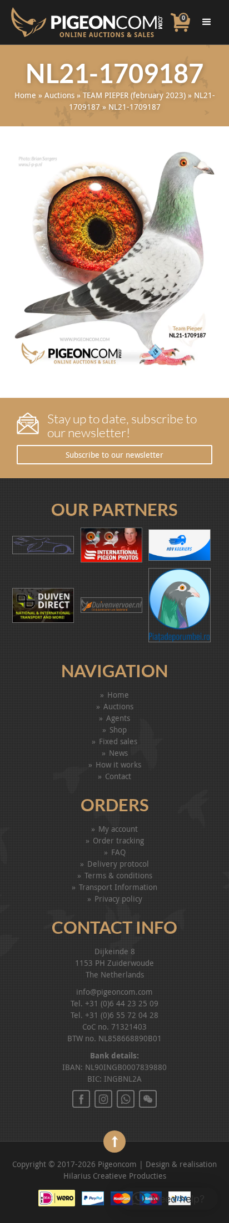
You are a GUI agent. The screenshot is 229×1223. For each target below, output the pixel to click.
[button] (168, 1199)
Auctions (59, 95)
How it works (118, 764)
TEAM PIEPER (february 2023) (134, 95)
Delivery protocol (118, 863)
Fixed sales (118, 741)
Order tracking (118, 840)
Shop (118, 729)
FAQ (118, 852)
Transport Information (118, 887)
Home (25, 95)
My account (118, 828)
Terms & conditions (118, 875)
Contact (118, 776)
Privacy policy (118, 898)
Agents (118, 718)
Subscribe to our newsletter (114, 454)
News (118, 753)
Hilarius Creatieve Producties (114, 1175)
